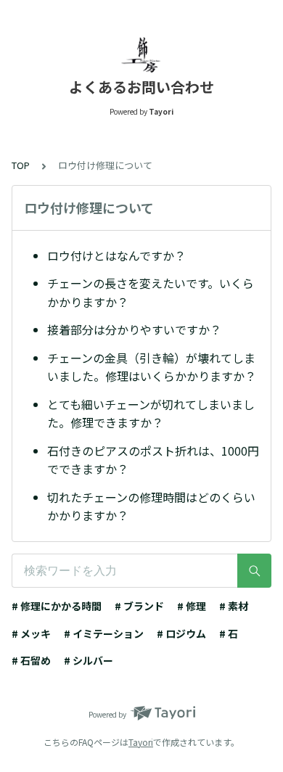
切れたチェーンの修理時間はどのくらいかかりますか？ (151, 506)
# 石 (228, 633)
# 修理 (191, 606)
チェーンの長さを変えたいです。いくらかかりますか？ (150, 292)
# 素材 (233, 606)
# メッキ (31, 633)
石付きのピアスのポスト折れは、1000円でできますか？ (153, 460)
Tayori (140, 742)
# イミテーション (104, 633)
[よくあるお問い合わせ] (141, 54)
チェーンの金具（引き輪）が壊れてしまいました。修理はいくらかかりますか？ (151, 367)
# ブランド (139, 606)
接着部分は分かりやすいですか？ (134, 329)
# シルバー (88, 660)
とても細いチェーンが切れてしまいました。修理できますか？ (151, 413)
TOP (21, 165)
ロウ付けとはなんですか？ (116, 255)
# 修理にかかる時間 (57, 606)
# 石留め (31, 660)
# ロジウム (181, 633)
